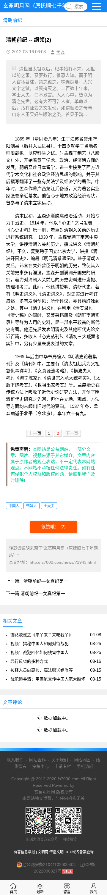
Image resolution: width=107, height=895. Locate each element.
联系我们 (15, 759)
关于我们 (59, 759)
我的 (93, 892)
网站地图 (82, 759)
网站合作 (37, 759)
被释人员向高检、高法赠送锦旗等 (41, 670)
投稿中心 (40, 766)
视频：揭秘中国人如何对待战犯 (39, 643)
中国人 (14, 506)
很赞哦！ (50, 526)
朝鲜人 (31, 506)
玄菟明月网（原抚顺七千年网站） (43, 6)
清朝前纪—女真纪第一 (45, 581)
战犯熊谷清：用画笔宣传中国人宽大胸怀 (47, 679)
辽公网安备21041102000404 (49, 864)
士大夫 (49, 506)
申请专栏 (62, 766)
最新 (40, 892)
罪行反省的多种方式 (29, 661)
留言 (66, 892)
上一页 (35, 433)
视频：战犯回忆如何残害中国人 (39, 652)
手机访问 (85, 766)
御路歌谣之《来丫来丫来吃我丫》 (41, 634)
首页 (13, 892)
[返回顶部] (95, 799)
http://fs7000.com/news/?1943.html (63, 562)
